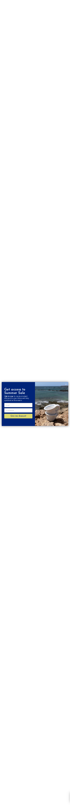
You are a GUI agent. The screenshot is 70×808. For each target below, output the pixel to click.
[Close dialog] (65, 384)
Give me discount (18, 416)
